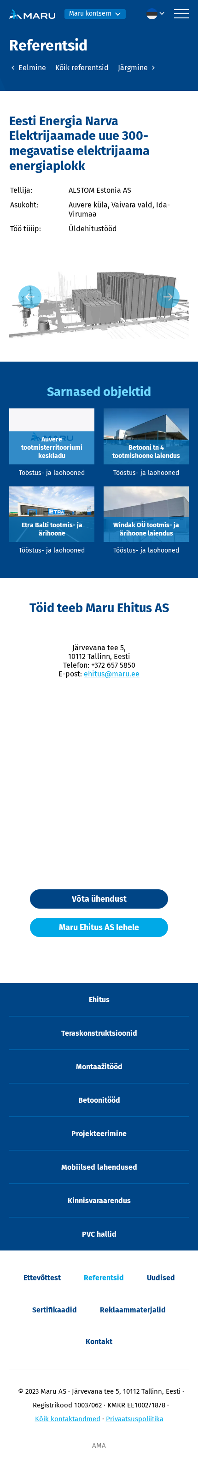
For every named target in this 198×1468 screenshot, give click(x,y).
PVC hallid (99, 1234)
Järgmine (134, 67)
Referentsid (104, 1277)
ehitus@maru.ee (112, 674)
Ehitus (99, 999)
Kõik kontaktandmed (67, 1419)
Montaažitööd (99, 1066)
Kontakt (99, 1341)
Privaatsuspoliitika (134, 1419)
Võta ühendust (99, 899)
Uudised (161, 1277)
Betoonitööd (99, 1100)
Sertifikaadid (54, 1310)
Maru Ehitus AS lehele (99, 927)
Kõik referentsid (82, 67)
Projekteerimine (99, 1133)
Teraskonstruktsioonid (99, 1033)
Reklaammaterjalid (133, 1310)
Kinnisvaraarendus (99, 1200)
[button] (157, 13)
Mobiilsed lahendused (99, 1167)
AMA (99, 1445)
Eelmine (31, 67)
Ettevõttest (42, 1277)
